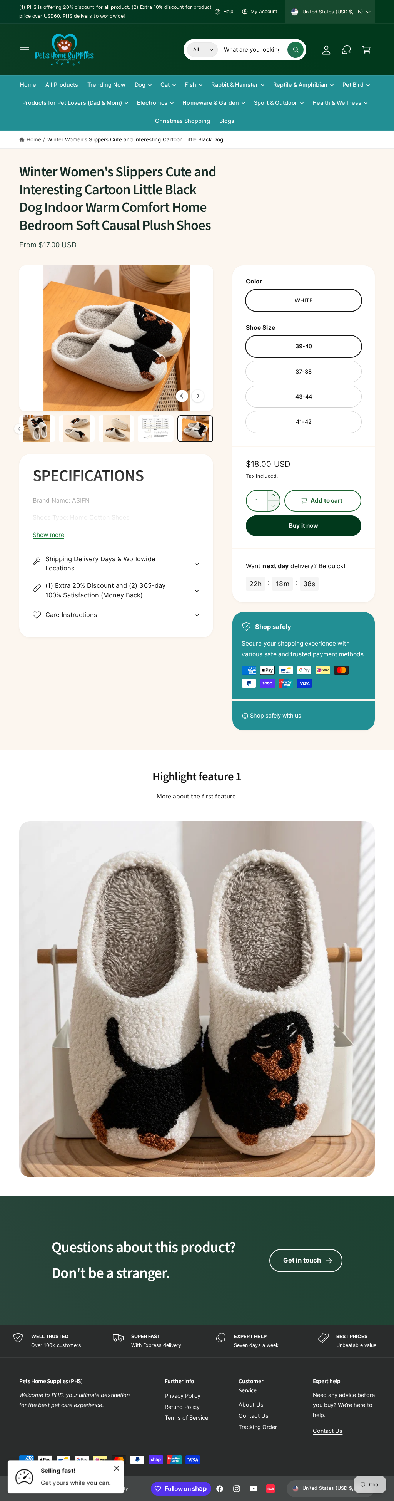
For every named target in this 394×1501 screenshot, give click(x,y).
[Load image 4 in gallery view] (77, 428)
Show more (48, 534)
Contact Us (253, 1415)
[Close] (116, 1468)
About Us (251, 1404)
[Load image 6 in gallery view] (156, 428)
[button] (25, 50)
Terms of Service (186, 1417)
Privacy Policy (182, 1395)
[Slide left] (182, 396)
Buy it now (303, 525)
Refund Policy (182, 1407)
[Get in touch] (346, 50)
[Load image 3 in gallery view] (37, 428)
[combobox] (264, 50)
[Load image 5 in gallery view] (116, 428)
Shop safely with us (275, 715)
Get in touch (302, 1260)
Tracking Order (258, 1427)
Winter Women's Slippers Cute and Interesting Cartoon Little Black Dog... (137, 139)
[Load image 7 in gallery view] (195, 428)
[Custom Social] (270, 1488)
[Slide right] (198, 396)
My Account (263, 11)
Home (34, 139)
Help (228, 11)
